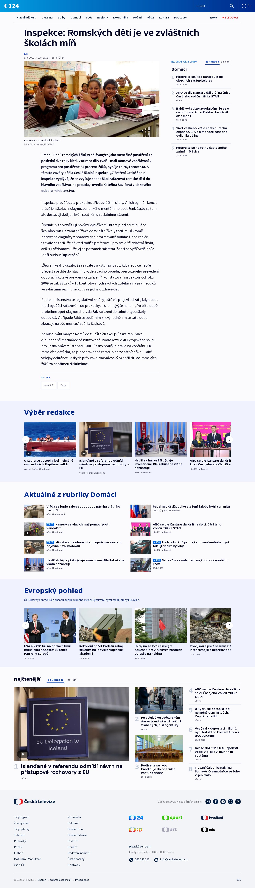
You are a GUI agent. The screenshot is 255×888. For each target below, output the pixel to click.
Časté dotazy (76, 859)
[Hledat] (232, 6)
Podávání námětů (79, 853)
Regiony (102, 17)
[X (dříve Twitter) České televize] (231, 802)
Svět (89, 17)
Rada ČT (73, 841)
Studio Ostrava (77, 835)
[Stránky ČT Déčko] (135, 829)
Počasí (137, 17)
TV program (21, 817)
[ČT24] (11, 6)
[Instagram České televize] (208, 802)
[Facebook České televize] (216, 802)
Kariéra (72, 847)
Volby (61, 17)
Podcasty (180, 17)
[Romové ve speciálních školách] (91, 99)
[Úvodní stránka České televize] (35, 802)
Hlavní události (26, 17)
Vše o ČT (19, 865)
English (42, 879)
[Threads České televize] (238, 802)
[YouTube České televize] (223, 802)
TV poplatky (21, 829)
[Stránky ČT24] (136, 817)
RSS (239, 879)
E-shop (18, 853)
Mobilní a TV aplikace (27, 859)
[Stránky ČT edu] (208, 829)
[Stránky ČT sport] (172, 817)
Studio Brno (75, 829)
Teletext (19, 835)
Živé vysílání (21, 823)
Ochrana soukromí (60, 879)
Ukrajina (47, 17)
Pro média (74, 817)
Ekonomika (120, 17)
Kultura (164, 17)
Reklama (73, 823)
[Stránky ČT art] (169, 829)
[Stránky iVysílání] (212, 817)
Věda (150, 17)
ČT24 (63, 385)
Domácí (76, 17)
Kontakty (74, 865)
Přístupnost (82, 879)
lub (26, 53)
